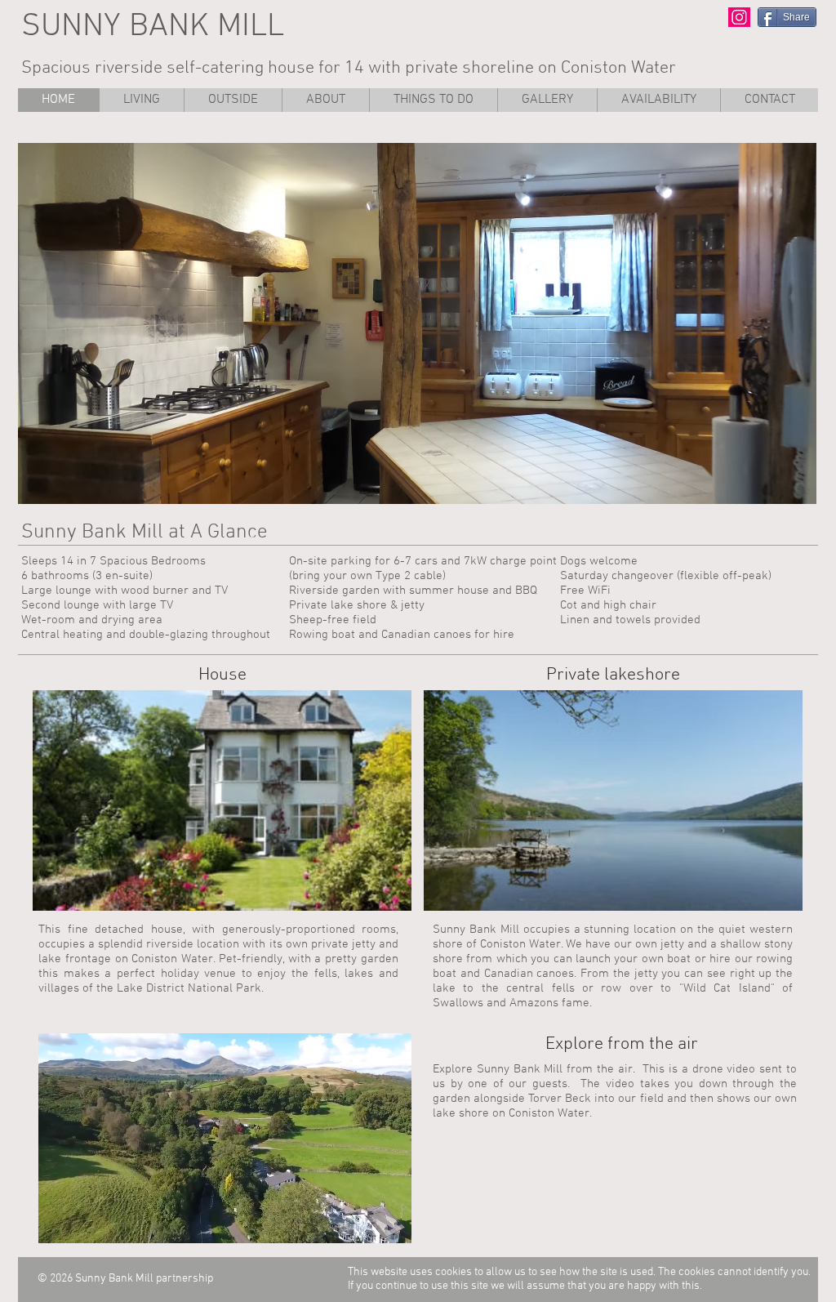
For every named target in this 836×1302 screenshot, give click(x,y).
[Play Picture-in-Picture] (367, 1226)
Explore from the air (621, 1044)
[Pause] (54, 1226)
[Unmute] (82, 1226)
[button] (433, 100)
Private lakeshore (613, 675)
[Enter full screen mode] (395, 1226)
